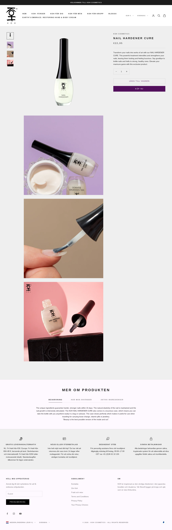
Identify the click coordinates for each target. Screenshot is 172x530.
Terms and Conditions (80, 497)
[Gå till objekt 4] (10, 63)
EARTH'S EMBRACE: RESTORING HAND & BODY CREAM (49, 17)
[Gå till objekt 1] (10, 35)
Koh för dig (56, 14)
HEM (24, 14)
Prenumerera (18, 502)
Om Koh (74, 488)
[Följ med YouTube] (20, 513)
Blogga (113, 14)
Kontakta (74, 484)
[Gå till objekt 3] (10, 54)
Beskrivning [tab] (55, 400)
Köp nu (139, 89)
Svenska (141, 15)
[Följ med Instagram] (14, 513)
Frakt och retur (77, 492)
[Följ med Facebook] (7, 513)
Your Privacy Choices (79, 505)
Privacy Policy (76, 501)
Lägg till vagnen (139, 81)
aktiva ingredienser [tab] (112, 400)
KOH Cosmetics (121, 34)
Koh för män (75, 14)
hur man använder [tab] (81, 400)
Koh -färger (38, 14)
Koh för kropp (95, 14)
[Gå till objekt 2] (10, 44)
